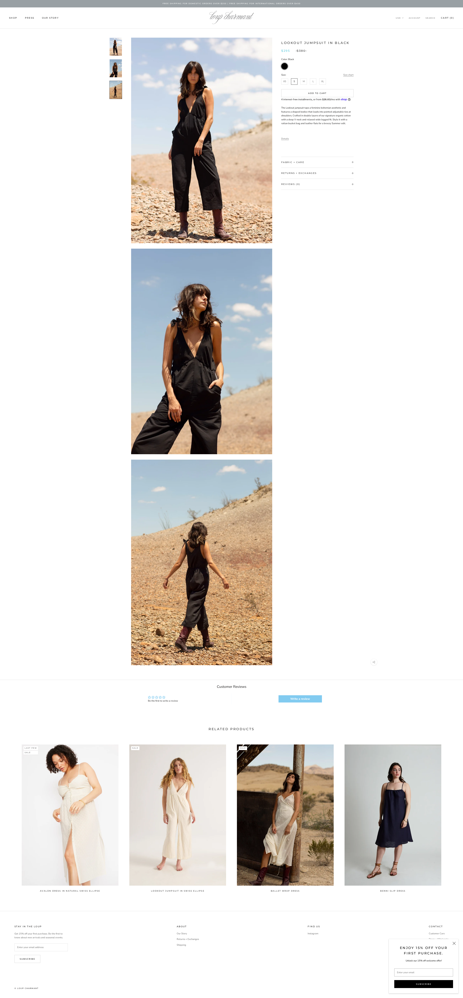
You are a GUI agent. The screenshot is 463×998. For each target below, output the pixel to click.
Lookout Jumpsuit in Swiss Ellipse (177, 891)
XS (284, 81)
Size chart (348, 74)
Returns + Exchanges (299, 173)
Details (285, 138)
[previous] (11, 816)
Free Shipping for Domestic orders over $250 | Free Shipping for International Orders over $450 (232, 3)
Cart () (447, 17)
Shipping (181, 945)
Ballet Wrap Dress (285, 891)
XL (322, 81)
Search (430, 18)
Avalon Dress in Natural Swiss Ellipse (70, 891)
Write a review (300, 699)
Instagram (313, 933)
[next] (452, 816)
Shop (13, 17)
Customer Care (437, 933)
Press (29, 17)
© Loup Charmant (26, 988)
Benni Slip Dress (392, 891)
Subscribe (423, 984)
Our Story (50, 17)
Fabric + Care (292, 162)
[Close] (454, 943)
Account (414, 18)
